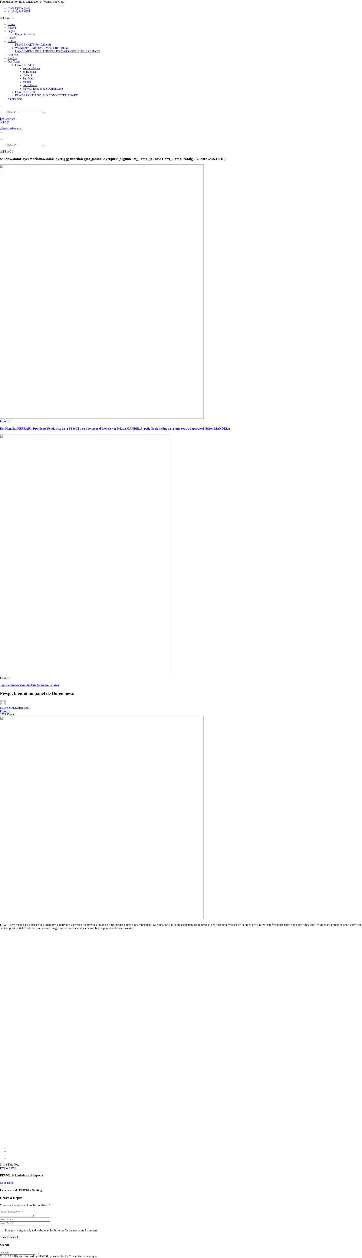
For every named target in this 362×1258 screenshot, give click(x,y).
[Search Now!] (44, 112)
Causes (12, 37)
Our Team (14, 61)
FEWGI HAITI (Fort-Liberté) (33, 44)
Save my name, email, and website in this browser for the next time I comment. (51, 1230)
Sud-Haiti (28, 78)
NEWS (12, 27)
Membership (15, 98)
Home (11, 24)
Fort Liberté (30, 85)
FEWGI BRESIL (25, 92)
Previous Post (8, 1167)
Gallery (12, 41)
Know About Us (25, 34)
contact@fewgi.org (19, 8)
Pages (11, 31)
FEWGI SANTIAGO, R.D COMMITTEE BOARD (46, 95)
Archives (13, 54)
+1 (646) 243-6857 (19, 11)
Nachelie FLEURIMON (14, 707)
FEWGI (5, 421)
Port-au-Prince (31, 68)
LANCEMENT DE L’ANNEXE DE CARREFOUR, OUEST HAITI (57, 51)
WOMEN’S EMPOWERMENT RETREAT (42, 48)
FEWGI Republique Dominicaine (43, 88)
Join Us (12, 58)
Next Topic (6, 1182)
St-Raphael (29, 71)
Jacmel (27, 81)
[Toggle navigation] (1, 132)
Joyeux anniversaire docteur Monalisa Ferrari (29, 685)
